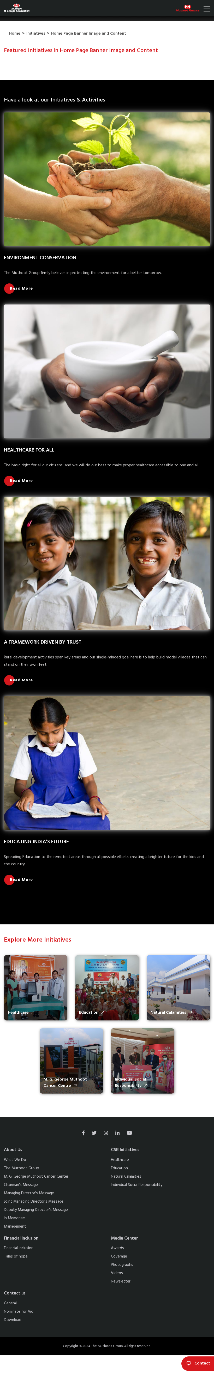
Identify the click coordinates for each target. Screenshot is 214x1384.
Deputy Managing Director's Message (36, 1210)
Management (15, 1226)
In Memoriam (14, 1218)
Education (119, 1168)
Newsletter (120, 1281)
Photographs (122, 1265)
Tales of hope (16, 1256)
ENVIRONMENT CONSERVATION (40, 258)
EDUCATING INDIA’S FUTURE (36, 842)
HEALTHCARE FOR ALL (29, 450)
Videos (117, 1273)
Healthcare (120, 1160)
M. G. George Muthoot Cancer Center (36, 1176)
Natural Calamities (126, 1176)
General (10, 1303)
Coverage (119, 1256)
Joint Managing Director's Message (33, 1201)
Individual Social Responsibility (136, 1185)
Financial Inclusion (18, 1248)
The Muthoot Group (21, 1168)
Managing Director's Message (29, 1193)
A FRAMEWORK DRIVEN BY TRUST (42, 642)
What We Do (15, 1160)
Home (14, 33)
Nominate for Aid (18, 1312)
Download (12, 1320)
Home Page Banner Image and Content (88, 33)
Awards (117, 1248)
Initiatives (35, 33)
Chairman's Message (21, 1185)
